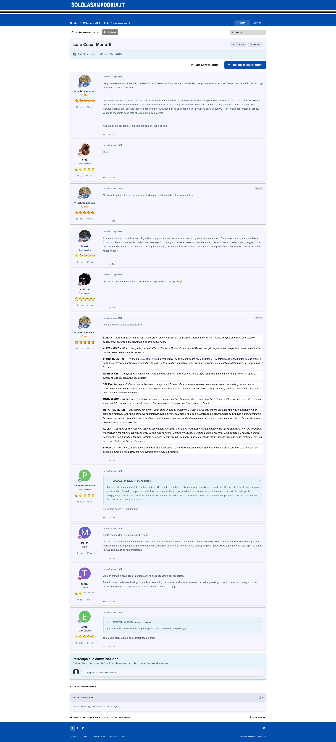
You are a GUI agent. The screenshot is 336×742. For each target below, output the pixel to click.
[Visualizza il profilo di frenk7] (85, 236)
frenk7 (84, 246)
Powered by (253, 736)
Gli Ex (119, 54)
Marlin (84, 542)
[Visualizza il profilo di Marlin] (85, 533)
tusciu (84, 583)
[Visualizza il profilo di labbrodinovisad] (74, 54)
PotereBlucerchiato (85, 485)
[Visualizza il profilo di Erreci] (85, 617)
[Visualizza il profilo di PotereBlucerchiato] (85, 475)
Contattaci (113, 736)
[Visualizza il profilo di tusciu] (85, 573)
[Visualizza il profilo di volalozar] (85, 279)
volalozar (85, 289)
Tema (85, 736)
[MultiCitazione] (104, 134)
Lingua (74, 736)
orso (84, 159)
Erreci (84, 626)
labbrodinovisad (88, 54)
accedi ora (133, 662)
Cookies (124, 736)
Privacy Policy (99, 736)
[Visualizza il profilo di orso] (85, 149)
